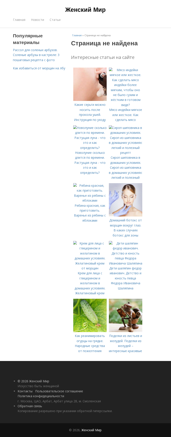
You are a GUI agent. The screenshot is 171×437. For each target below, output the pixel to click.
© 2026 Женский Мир (33, 381)
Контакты (25, 391)
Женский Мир (85, 9)
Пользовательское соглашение (59, 391)
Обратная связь (30, 406)
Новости (37, 20)
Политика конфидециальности (41, 396)
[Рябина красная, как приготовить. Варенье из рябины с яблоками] (90, 200)
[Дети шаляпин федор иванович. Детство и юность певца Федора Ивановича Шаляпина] (125, 263)
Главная (19, 20)
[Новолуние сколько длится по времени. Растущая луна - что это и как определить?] (90, 148)
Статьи (55, 20)
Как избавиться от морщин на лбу (39, 68)
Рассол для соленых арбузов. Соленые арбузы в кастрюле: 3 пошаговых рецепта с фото (36, 55)
